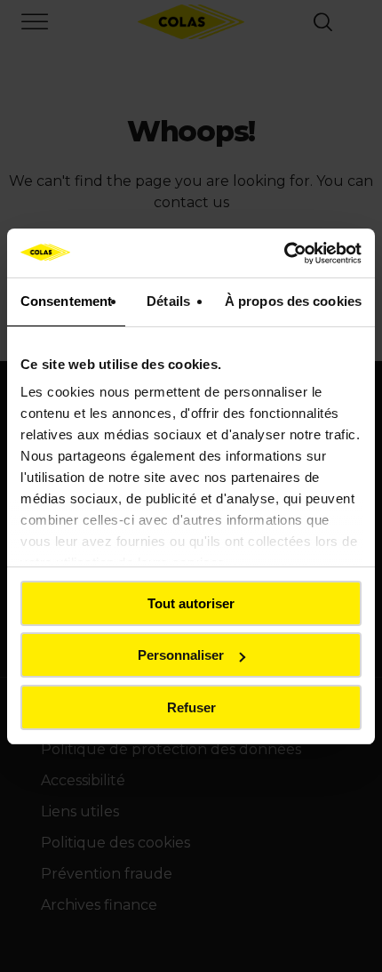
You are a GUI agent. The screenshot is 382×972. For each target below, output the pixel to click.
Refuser (191, 707)
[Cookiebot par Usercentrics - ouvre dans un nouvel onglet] (284, 253)
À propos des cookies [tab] (293, 301)
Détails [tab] (168, 301)
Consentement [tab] (66, 301)
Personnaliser (181, 655)
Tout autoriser (191, 603)
